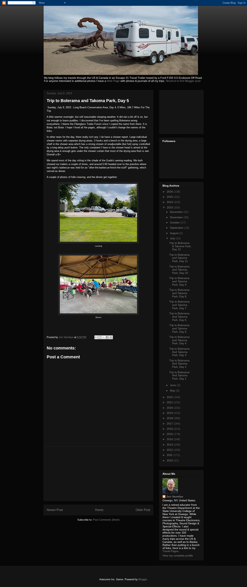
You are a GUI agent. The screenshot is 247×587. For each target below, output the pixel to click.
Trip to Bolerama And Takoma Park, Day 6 (179, 316)
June (173, 385)
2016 (170, 428)
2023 (170, 207)
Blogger (143, 579)
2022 (170, 397)
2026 (170, 191)
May (173, 390)
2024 (170, 202)
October (175, 222)
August (174, 233)
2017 (170, 423)
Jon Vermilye (174, 496)
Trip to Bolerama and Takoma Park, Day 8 (179, 293)
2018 (170, 418)
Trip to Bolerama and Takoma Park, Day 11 (179, 258)
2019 (170, 412)
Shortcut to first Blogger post (183, 80)
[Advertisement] (98, 474)
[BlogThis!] (100, 337)
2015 (170, 434)
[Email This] (96, 337)
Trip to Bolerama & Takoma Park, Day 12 (180, 246)
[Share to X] (104, 337)
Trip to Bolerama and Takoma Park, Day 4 (179, 340)
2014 (170, 439)
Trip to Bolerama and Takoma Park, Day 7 (179, 305)
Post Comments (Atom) (106, 519)
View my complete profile (177, 555)
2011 (170, 455)
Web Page (113, 80)
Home (99, 510)
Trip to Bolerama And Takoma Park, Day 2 (179, 364)
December (177, 211)
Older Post (143, 510)
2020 (170, 407)
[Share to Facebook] (107, 337)
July (173, 238)
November (177, 217)
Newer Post (55, 510)
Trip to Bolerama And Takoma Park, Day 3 (179, 352)
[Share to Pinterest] (111, 337)
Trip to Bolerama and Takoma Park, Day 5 (179, 328)
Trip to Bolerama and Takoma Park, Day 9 (179, 281)
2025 (170, 196)
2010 (170, 460)
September (177, 227)
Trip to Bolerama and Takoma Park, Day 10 (179, 270)
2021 (170, 402)
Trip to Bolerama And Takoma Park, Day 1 (179, 375)
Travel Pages (170, 551)
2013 (170, 444)
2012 (170, 449)
